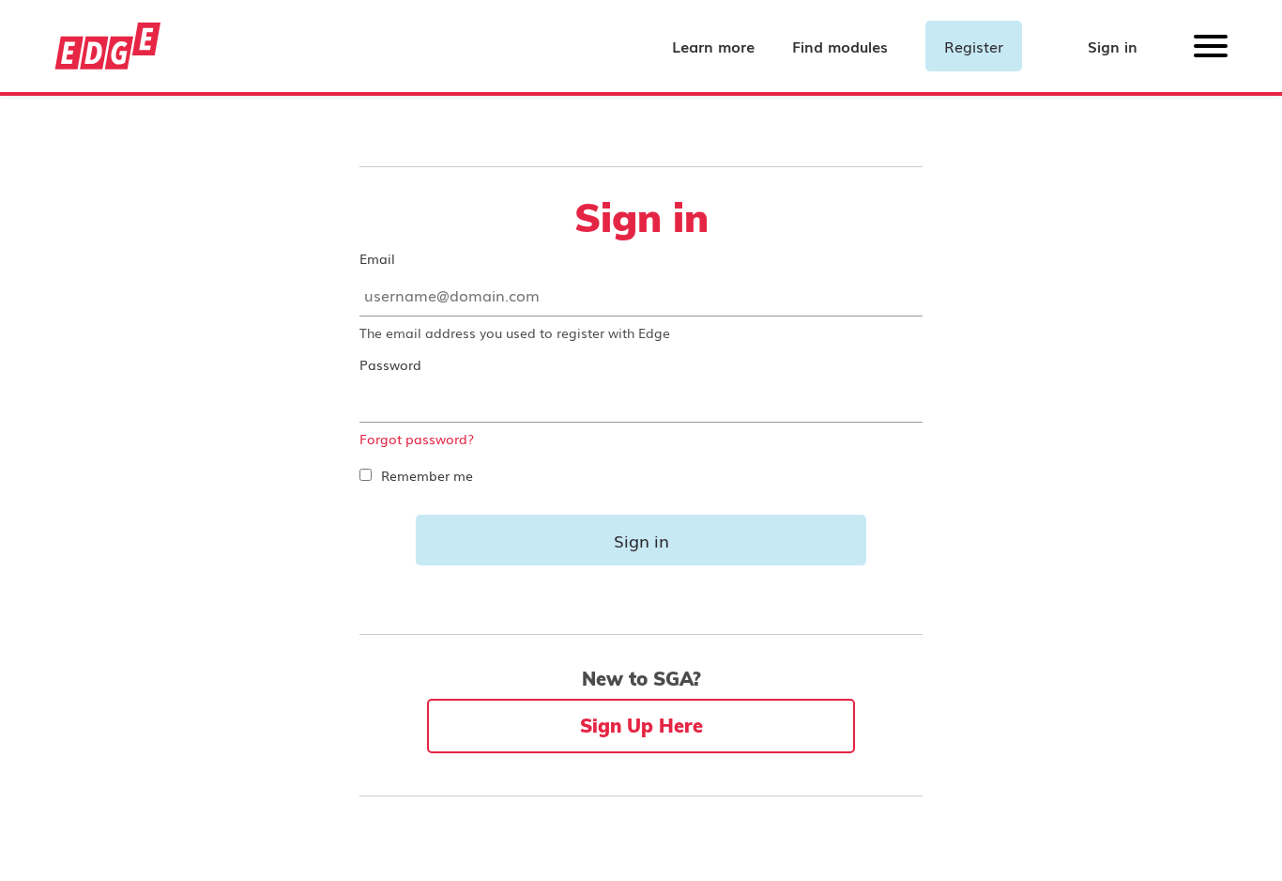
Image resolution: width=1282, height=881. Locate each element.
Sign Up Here (641, 725)
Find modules (840, 46)
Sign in (1112, 46)
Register (973, 46)
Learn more (713, 46)
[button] (1211, 52)
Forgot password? (416, 438)
